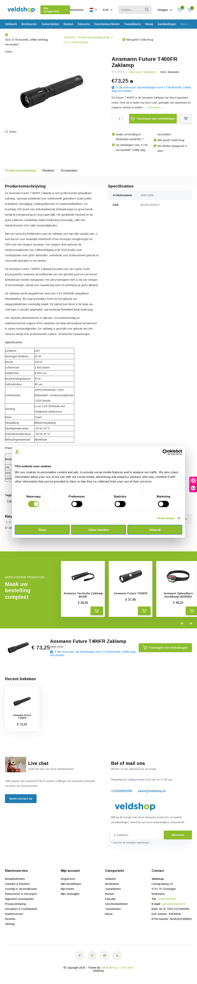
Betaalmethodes (15, 878)
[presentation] (182, 623)
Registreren (68, 878)
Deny (42, 529)
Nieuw (149, 24)
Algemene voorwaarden (19, 898)
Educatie (84, 24)
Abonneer (177, 835)
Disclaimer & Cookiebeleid (21, 908)
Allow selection (98, 529)
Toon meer (153, 107)
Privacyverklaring (15, 903)
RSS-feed (127, 967)
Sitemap (10, 923)
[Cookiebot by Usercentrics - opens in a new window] (165, 452)
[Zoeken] (147, 9)
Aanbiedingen (167, 24)
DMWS (105, 967)
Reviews (48, 170)
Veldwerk (11, 24)
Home (8, 51)
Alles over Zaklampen (142, 72)
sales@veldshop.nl (151, 791)
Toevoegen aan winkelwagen (155, 118)
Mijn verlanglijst (70, 893)
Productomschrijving (20, 170)
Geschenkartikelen (107, 24)
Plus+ (115, 967)
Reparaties (188, 24)
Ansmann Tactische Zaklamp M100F (83, 595)
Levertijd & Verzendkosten (21, 888)
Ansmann (173, 72)
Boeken (68, 24)
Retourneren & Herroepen (21, 893)
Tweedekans (132, 24)
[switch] (76, 504)
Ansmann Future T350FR (130, 593)
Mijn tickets (67, 888)
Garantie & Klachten (17, 883)
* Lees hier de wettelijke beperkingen (130, 842)
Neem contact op (20, 798)
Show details (166, 518)
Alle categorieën (51, 10)
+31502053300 (121, 791)
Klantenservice (74, 9)
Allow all (155, 529)
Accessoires (69, 170)
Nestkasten (29, 24)
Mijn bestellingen (71, 883)
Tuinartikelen (50, 24)
